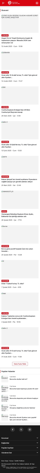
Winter (3, 466)
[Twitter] (21, 429)
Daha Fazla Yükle (20, 364)
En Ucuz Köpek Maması (22, 467)
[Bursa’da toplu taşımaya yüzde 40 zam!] (20, 388)
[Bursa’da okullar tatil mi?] (20, 379)
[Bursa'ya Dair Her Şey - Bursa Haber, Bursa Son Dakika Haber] (14, 3)
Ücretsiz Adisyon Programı (28, 468)
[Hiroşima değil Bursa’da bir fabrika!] (20, 408)
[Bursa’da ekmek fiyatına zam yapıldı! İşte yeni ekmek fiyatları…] (20, 417)
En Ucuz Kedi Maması (32, 467)
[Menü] (3, 3)
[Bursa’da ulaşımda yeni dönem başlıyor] (20, 398)
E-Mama (7, 467)
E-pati (4, 467)
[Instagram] (29, 429)
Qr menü (20, 468)
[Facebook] (12, 429)
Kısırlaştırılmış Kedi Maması (12, 468)
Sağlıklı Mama (13, 467)
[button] (37, 3)
